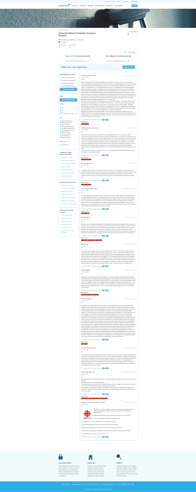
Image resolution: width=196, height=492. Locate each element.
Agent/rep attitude (67, 121)
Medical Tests (66, 132)
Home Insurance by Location (92, 484)
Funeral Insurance (66, 166)
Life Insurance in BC (66, 218)
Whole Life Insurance (67, 170)
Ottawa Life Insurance (67, 191)
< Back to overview (63, 30)
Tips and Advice (119, 5)
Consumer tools (109, 5)
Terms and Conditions (121, 484)
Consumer (65, 144)
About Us (107, 1)
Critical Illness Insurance (68, 160)
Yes (103, 119)
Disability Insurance (66, 157)
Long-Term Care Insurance (68, 163)
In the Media (125, 1)
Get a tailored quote (68, 89)
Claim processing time (68, 126)
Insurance (74, 5)
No (107, 119)
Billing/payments (66, 122)
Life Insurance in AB (66, 215)
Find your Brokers (66, 484)
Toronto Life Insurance (67, 194)
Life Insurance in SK (66, 227)
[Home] (65, 5)
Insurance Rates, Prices (68, 130)
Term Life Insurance (66, 176)
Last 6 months (132, 52)
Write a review (128, 67)
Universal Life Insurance (67, 173)
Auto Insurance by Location (107, 484)
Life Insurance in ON (66, 221)
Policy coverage (66, 133)
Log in (134, 6)
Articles (118, 1)
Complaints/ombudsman (68, 128)
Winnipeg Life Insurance (67, 201)
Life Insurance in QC (66, 224)
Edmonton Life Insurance (68, 188)
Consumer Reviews (99, 5)
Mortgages (90, 5)
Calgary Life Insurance (67, 185)
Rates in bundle (66, 137)
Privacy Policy (131, 484)
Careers (113, 1)
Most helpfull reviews (68, 100)
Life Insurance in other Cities (69, 204)
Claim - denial (66, 124)
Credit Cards (82, 5)
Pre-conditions (66, 135)
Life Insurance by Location (78, 484)
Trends (125, 52)
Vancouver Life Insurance (68, 198)
